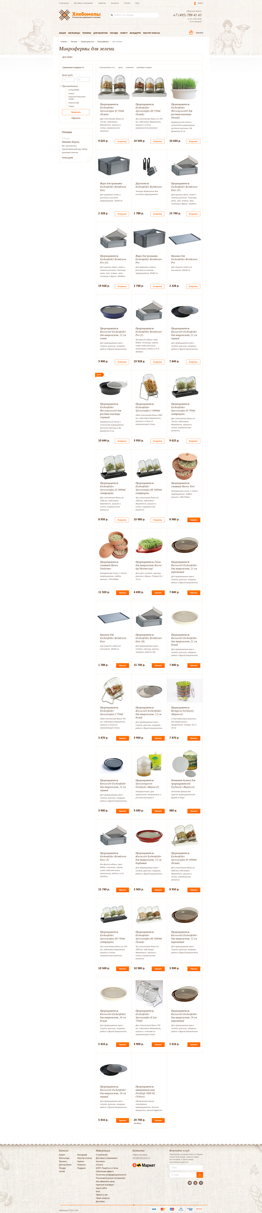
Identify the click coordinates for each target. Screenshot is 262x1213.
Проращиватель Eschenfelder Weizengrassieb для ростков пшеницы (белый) (181, 110)
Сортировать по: (107, 67)
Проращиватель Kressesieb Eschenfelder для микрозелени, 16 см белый (113, 1015)
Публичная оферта (105, 1171)
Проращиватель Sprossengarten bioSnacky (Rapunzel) (147, 783)
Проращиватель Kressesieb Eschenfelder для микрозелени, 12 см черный (113, 785)
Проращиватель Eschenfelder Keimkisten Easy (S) (113, 856)
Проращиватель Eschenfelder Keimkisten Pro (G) (113, 259)
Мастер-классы (151, 33)
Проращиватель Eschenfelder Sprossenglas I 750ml (111, 711)
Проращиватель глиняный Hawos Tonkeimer (109, 565)
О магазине (64, 3)
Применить (76, 112)
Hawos (71, 93)
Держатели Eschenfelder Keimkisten (149, 185)
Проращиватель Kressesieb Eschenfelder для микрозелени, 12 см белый (148, 712)
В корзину (122, 141)
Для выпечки (100, 33)
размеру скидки (144, 67)
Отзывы (67, 132)
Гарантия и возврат (105, 1184)
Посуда (114, 33)
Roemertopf (74, 103)
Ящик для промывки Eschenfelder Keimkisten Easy (113, 187)
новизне (130, 67)
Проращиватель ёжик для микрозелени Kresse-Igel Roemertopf (149, 565)
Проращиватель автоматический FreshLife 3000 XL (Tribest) (145, 1091)
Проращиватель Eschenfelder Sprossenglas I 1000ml (148, 407)
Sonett (124, 33)
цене (120, 67)
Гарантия (102, 3)
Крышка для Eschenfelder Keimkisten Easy (113, 638)
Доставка (100, 1201)
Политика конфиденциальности (111, 1174)
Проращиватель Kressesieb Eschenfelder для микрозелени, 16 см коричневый (184, 1015)
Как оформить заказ (105, 1181)
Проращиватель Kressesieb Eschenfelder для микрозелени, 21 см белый (184, 639)
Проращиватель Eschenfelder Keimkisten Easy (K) (149, 638)
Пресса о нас (102, 1194)
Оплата (127, 3)
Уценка (80, 1161)
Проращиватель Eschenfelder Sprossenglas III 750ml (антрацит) (112, 937)
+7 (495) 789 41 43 (187, 15)
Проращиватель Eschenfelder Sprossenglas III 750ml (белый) (148, 109)
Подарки (81, 1168)
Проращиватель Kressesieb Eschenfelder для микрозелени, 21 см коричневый (184, 567)
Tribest (71, 106)
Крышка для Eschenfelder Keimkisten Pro (184, 259)
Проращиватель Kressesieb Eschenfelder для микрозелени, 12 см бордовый (148, 858)
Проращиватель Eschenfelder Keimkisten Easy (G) (184, 187)
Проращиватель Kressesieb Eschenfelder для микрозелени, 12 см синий (113, 333)
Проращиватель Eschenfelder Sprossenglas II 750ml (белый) (112, 109)
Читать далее (67, 157)
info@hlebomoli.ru (141, 1158)
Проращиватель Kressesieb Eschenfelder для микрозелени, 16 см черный (113, 1091)
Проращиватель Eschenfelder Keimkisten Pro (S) (149, 331)
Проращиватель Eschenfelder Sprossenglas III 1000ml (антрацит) (149, 488)
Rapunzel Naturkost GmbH (77, 98)
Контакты (115, 3)
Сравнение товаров (71, 67)
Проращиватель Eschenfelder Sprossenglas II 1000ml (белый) (183, 858)
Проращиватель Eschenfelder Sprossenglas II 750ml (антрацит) (183, 409)
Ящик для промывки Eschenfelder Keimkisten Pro (149, 259)
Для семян (67, 57)
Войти (200, 3)
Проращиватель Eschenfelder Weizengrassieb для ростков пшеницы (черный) (110, 410)
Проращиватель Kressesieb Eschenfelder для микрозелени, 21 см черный (184, 333)
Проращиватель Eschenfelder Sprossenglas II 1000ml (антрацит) (112, 488)
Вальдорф (135, 33)
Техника (86, 33)
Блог (137, 3)
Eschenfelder (74, 90)
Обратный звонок (194, 11)
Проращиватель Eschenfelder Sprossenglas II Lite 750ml (146, 1015)
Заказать (193, 520)
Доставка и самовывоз (83, 3)
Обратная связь (140, 1154)
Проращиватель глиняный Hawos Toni (183, 484)
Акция (62, 33)
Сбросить (75, 118)
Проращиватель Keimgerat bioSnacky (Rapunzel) (182, 711)
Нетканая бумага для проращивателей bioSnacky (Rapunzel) (183, 783)
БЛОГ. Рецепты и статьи (107, 1168)
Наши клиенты (103, 1198)
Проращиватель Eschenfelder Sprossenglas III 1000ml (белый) (149, 937)
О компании (101, 1154)
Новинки (81, 1164)
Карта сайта (101, 1188)
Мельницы (74, 33)
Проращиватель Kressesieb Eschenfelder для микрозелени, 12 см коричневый (184, 937)
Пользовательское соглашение (110, 1178)
